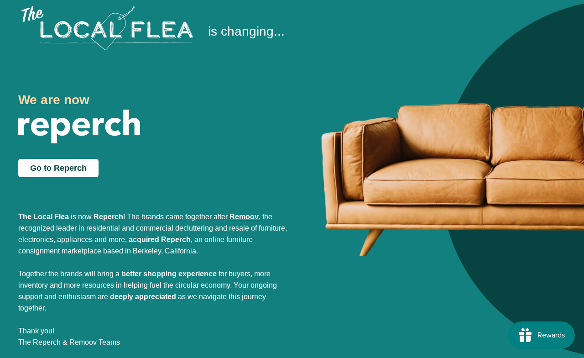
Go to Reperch (58, 168)
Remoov (244, 217)
